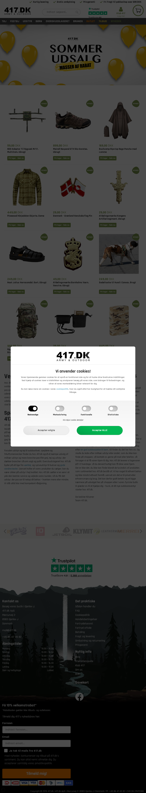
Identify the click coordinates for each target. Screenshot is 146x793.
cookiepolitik (62, 389)
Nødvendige (33, 414)
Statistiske (113, 414)
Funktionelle (86, 414)
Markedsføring (59, 414)
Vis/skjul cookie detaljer (73, 420)
